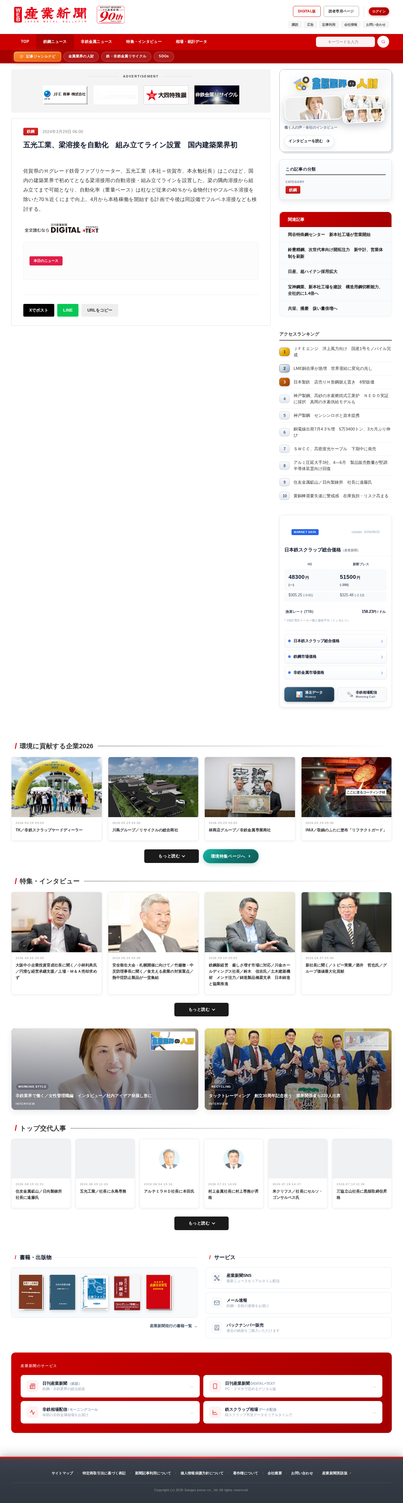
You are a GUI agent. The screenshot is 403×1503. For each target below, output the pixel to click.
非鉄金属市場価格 (309, 672)
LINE (68, 310)
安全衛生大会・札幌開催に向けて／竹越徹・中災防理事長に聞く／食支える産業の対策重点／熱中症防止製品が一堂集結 (153, 971)
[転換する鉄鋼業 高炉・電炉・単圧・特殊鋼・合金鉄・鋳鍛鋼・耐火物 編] (31, 1292)
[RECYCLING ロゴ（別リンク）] (366, 1040)
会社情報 (350, 24)
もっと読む (169, 855)
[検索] (383, 42)
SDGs (164, 56)
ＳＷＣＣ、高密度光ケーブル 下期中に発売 (335, 448)
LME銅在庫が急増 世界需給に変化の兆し (333, 368)
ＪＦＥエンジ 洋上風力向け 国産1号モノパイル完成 (342, 351)
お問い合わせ (376, 24)
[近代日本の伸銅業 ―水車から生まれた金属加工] (127, 1292)
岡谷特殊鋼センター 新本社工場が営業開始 (329, 234)
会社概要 (275, 1473)
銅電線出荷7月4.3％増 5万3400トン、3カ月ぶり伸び (342, 432)
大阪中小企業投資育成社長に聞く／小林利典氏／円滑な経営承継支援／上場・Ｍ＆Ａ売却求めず (56, 971)
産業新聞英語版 (335, 1473)
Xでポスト (38, 310)
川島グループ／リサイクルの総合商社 (145, 830)
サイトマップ (62, 1473)
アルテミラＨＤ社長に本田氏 (169, 1191)
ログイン (379, 11)
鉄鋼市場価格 (305, 656)
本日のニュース (46, 261)
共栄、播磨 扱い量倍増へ (313, 308)
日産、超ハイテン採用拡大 (313, 271)
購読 (295, 24)
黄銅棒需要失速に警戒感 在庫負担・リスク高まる (341, 495)
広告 (310, 24)
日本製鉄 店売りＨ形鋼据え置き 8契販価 (334, 382)
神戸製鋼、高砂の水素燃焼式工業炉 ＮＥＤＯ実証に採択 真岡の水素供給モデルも (341, 398)
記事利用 (328, 24)
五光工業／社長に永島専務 (103, 1191)
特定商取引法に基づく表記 (104, 1473)
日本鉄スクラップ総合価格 (317, 641)
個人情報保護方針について (202, 1473)
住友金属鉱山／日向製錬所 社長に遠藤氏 (333, 482)
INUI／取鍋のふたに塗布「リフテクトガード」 (346, 830)
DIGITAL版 (307, 11)
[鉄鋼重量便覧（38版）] (159, 1292)
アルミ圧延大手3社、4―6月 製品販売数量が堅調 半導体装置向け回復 (342, 465)
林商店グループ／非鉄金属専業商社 (240, 830)
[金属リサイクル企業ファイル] (94, 1292)
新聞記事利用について (153, 1473)
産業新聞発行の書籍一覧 (171, 1326)
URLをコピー (99, 310)
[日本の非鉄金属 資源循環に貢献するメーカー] (62, 1292)
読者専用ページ (341, 11)
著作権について (245, 1473)
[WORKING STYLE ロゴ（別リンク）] (172, 1040)
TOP (25, 41)
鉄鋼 (293, 189)
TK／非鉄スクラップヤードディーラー (49, 830)
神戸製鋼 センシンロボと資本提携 (327, 415)
